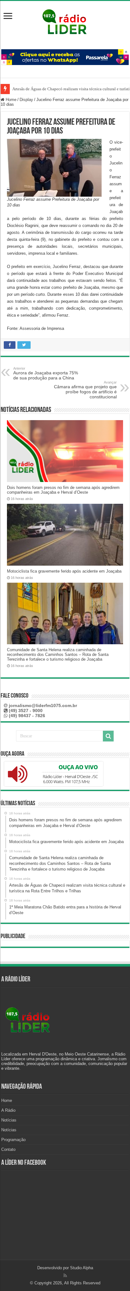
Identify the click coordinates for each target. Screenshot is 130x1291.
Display (26, 99)
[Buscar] (108, 736)
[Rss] (65, 1275)
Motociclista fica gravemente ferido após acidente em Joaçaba (64, 571)
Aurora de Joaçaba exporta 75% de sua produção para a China (45, 373)
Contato (8, 1149)
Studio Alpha (81, 1267)
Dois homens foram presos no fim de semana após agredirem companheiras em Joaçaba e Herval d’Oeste (63, 490)
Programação (13, 1139)
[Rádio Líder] (65, 20)
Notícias (8, 1120)
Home (10, 99)
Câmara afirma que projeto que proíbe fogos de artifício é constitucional (85, 389)
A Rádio (8, 1110)
